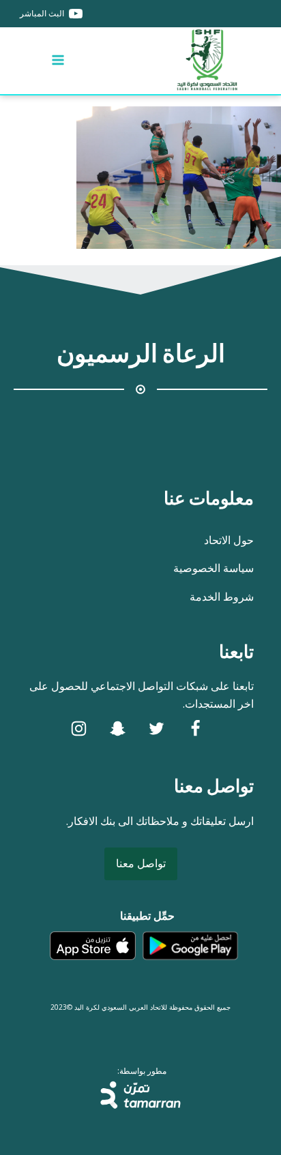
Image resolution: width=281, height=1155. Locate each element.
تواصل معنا (141, 863)
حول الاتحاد (229, 540)
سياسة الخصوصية (213, 567)
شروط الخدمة (222, 596)
